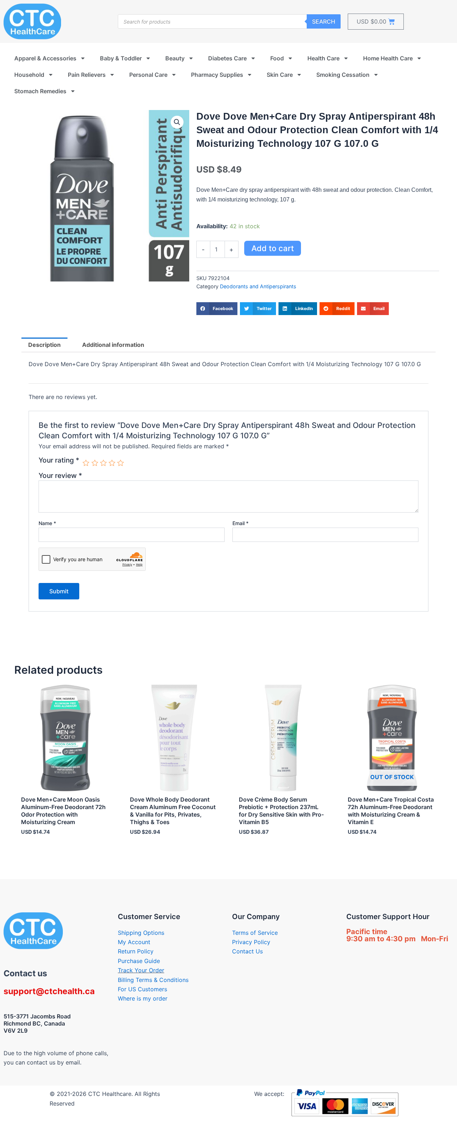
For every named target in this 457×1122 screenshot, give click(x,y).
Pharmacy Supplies (217, 74)
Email (240, 523)
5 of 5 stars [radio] (120, 462)
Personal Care (148, 74)
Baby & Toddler (121, 58)
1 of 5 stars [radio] (85, 462)
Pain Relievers (87, 74)
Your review (60, 475)
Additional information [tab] (113, 344)
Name (47, 523)
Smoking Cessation (343, 74)
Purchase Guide (139, 960)
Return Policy (136, 951)
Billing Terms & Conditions (153, 979)
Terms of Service (255, 932)
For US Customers (142, 989)
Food (277, 58)
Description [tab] (44, 344)
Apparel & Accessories (45, 58)
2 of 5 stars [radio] (94, 462)
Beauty (175, 58)
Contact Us (247, 951)
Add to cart (272, 248)
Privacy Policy (251, 942)
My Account (134, 942)
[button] (177, 122)
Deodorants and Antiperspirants (258, 286)
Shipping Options (141, 932)
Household (29, 74)
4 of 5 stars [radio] (112, 462)
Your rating (59, 460)
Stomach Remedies (40, 91)
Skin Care (280, 74)
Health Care (323, 58)
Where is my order (142, 998)
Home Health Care (388, 58)
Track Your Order (141, 970)
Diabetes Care (227, 58)
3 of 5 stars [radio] (103, 462)
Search (323, 21)
